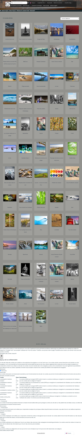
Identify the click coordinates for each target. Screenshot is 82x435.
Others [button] (1, 425)
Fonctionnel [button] (3, 399)
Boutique (5, 10)
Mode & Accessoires (58, 2)
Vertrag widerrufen (41, 433)
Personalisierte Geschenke (16, 5)
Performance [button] (3, 406)
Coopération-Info (41, 2)
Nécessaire (4, 370)
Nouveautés (49, 2)
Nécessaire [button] (2, 369)
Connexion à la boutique (37, 5)
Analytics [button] (2, 412)
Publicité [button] (2, 419)
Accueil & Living (68, 2)
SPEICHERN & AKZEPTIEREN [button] (7, 430)
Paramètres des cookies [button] (5, 353)
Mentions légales (53, 5)
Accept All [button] (14, 353)
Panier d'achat (46, 5)
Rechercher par (26, 5)
